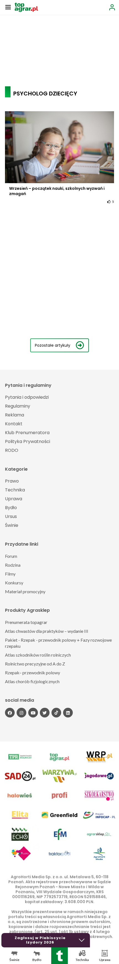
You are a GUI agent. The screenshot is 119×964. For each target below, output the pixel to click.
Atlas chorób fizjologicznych (32, 681)
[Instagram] (21, 712)
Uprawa (13, 499)
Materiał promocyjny (25, 591)
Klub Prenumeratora (27, 432)
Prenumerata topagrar (26, 622)
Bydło (11, 507)
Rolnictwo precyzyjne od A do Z (35, 663)
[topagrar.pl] (26, 6)
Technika (15, 490)
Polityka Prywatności (27, 441)
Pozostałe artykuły (52, 345)
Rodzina (12, 564)
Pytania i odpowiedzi (27, 397)
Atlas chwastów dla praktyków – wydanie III (46, 631)
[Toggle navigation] (8, 7)
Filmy (10, 573)
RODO (11, 450)
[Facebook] (10, 712)
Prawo (12, 481)
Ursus (11, 516)
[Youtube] (33, 712)
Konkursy (14, 582)
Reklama (14, 415)
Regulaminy (17, 406)
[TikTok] (56, 712)
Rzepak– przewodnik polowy (32, 672)
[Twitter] (45, 712)
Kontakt (13, 424)
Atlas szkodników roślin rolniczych (38, 654)
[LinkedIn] (68, 712)
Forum (11, 556)
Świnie (11, 525)
